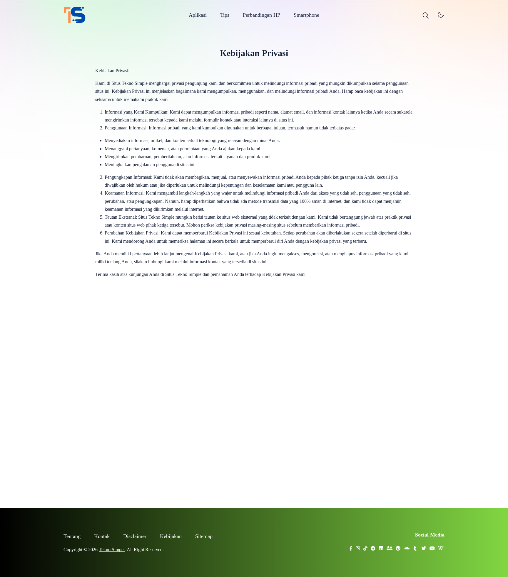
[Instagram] (358, 546)
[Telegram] (373, 546)
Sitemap (204, 536)
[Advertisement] (254, 392)
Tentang (72, 536)
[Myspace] (389, 546)
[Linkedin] (381, 546)
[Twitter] (423, 546)
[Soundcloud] (406, 546)
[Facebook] (351, 546)
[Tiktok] (365, 546)
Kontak (102, 536)
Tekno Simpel (112, 549)
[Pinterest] (398, 546)
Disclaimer (134, 536)
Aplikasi (198, 15)
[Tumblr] (415, 546)
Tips (224, 15)
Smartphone (306, 15)
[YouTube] (432, 546)
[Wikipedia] (440, 546)
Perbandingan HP (261, 15)
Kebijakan (171, 536)
